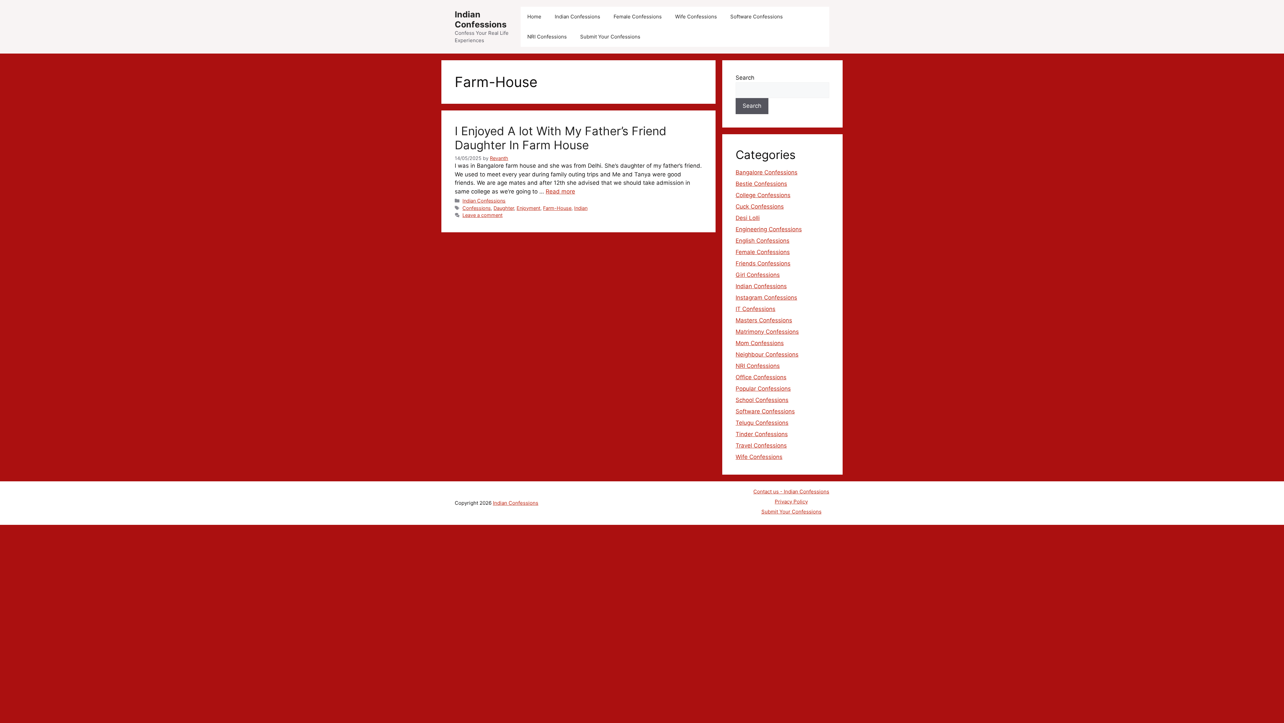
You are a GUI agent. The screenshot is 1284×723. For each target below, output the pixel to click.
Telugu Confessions (762, 422)
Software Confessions (756, 16)
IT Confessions (755, 309)
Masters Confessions (764, 320)
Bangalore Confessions (766, 172)
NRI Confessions (547, 36)
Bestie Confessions (761, 183)
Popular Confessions (763, 388)
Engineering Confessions (769, 229)
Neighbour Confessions (767, 354)
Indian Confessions (481, 19)
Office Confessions (761, 377)
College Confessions (763, 195)
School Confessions (762, 400)
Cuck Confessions (760, 206)
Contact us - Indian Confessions (791, 491)
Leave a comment (482, 215)
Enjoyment (528, 208)
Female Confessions (638, 16)
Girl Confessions (758, 274)
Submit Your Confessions (610, 36)
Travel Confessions (761, 445)
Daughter (504, 208)
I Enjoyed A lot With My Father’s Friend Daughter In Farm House (560, 138)
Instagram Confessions (766, 297)
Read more (560, 191)
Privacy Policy (791, 501)
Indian (580, 208)
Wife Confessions (696, 16)
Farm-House (557, 208)
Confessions (476, 208)
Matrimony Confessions (767, 331)
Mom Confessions (760, 343)
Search (745, 77)
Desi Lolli (748, 218)
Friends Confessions (763, 263)
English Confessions (762, 240)
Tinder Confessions (762, 434)
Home (534, 16)
